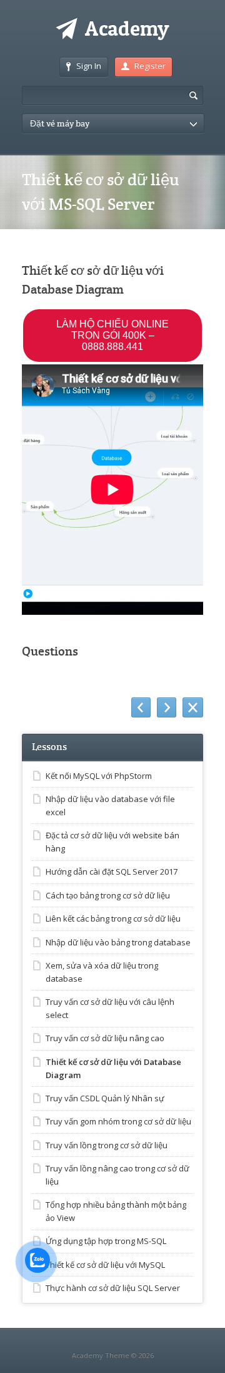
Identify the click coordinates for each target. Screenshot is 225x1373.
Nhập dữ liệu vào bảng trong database (118, 942)
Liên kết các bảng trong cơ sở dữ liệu (113, 918)
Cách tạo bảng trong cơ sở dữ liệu (108, 895)
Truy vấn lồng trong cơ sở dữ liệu (107, 1145)
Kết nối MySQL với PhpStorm (99, 775)
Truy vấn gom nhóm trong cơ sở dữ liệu (118, 1121)
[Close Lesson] (192, 707)
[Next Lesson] (166, 707)
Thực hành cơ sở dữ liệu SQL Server (113, 1287)
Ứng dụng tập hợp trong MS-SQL (106, 1241)
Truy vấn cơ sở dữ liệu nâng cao (105, 1038)
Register (150, 65)
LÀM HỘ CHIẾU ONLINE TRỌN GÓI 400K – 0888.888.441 (112, 335)
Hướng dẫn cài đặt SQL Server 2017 (112, 871)
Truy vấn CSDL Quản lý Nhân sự (105, 1098)
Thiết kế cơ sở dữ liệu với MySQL (105, 1264)
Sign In (88, 65)
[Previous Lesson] (141, 707)
